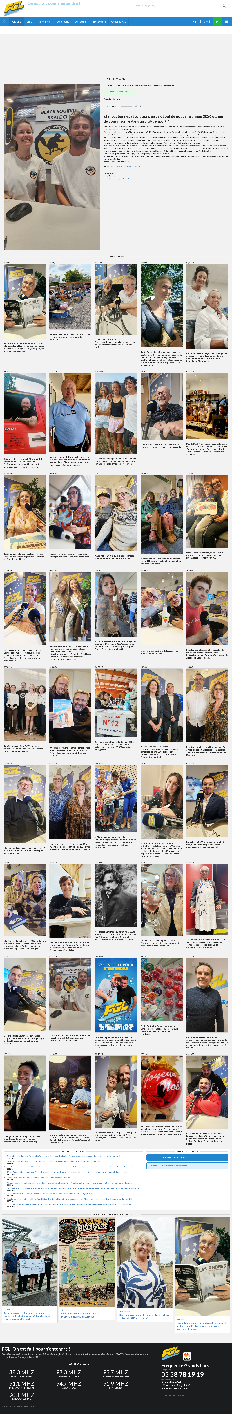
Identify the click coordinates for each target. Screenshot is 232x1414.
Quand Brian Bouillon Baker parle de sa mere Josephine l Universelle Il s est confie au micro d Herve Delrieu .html (53, 1161)
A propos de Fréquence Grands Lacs (18, 1406)
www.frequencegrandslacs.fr (128, 166)
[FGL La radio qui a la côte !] (15, 16)
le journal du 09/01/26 (119, 92)
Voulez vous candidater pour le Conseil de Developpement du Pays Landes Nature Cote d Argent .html (50, 1193)
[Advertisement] (116, 56)
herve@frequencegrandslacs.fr (117, 179)
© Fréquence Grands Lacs (172, 1395)
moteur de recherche (178, 1165)
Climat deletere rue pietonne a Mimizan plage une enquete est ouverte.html (38, 1177)
